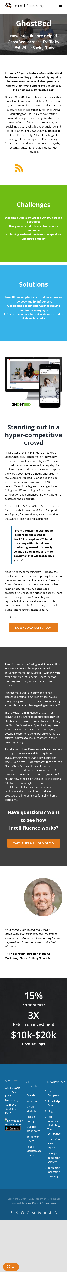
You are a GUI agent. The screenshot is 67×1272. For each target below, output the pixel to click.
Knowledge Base (54, 1103)
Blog (50, 1111)
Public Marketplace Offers (33, 1151)
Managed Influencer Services (53, 1158)
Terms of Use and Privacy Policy (39, 1202)
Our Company (53, 1093)
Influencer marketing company (53, 1172)
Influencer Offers (32, 1139)
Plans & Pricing (30, 1119)
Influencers (33, 1101)
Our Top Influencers (33, 1129)
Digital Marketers (32, 1109)
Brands (30, 1095)
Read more (11, 617)
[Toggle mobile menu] (60, 6)
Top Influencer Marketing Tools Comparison (54, 1125)
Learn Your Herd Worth (54, 1143)
